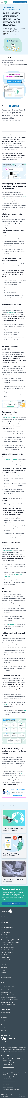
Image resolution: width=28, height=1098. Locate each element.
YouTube (3, 1030)
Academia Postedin (6, 992)
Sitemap (3, 1020)
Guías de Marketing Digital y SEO (9, 997)
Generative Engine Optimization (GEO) (10, 940)
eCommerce (4, 975)
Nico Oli (12, 31)
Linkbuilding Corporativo (7, 944)
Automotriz (3, 970)
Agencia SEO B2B (5, 932)
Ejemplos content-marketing (8, 1004)
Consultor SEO (4, 935)
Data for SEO (4, 937)
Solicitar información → (19, 2)
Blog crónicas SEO (5, 989)
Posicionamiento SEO (13, 9)
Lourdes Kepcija (15, 34)
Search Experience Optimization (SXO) (10, 942)
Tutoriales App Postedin (7, 1002)
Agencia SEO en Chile (6, 930)
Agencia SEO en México (7, 927)
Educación (3, 972)
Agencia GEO (4, 925)
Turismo (3, 980)
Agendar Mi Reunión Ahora (14, 903)
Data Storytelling (5, 954)
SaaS (2, 982)
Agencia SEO (4, 920)
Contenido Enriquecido (7, 952)
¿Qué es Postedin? (5, 1012)
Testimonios (4, 1017)
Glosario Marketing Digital (7, 994)
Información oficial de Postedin (8, 1015)
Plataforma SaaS (5, 957)
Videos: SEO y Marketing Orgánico (9, 999)
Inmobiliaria (4, 967)
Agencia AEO (4, 922)
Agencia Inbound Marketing (8, 947)
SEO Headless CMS (6, 959)
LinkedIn (3, 1028)
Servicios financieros (6, 977)
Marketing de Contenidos (7, 949)
